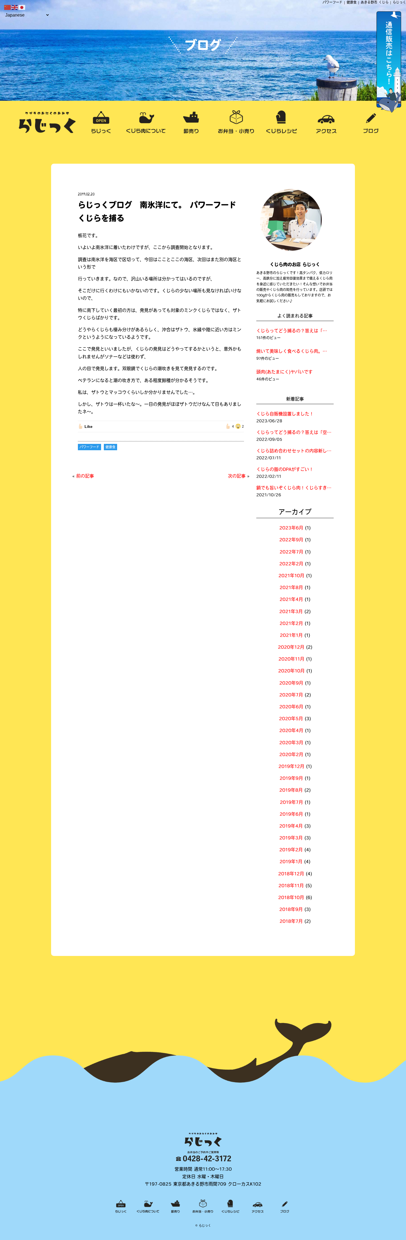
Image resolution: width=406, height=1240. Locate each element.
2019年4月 (291, 826)
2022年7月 (291, 552)
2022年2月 (291, 564)
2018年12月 (291, 874)
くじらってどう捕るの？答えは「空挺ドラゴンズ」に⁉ (292, 331)
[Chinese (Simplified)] (7, 8)
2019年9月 (291, 779)
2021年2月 (291, 624)
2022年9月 (291, 540)
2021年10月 (291, 576)
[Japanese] (22, 8)
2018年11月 (291, 886)
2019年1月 (291, 862)
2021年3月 (291, 612)
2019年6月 (291, 814)
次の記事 (237, 476)
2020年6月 (291, 707)
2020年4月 (291, 731)
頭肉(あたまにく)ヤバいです (284, 372)
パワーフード (89, 447)
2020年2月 (291, 755)
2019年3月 (291, 838)
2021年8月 (291, 588)
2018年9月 (291, 910)
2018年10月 (291, 898)
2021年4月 (291, 600)
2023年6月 (291, 528)
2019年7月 (291, 803)
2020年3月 (291, 743)
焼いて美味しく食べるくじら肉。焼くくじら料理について (292, 351)
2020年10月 (291, 671)
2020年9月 (291, 683)
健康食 (110, 447)
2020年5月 (291, 719)
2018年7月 (291, 922)
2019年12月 (291, 767)
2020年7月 (291, 695)
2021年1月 (291, 636)
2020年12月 (291, 647)
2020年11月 (291, 659)
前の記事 (85, 476)
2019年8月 (291, 790)
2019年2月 (291, 850)
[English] (15, 8)
